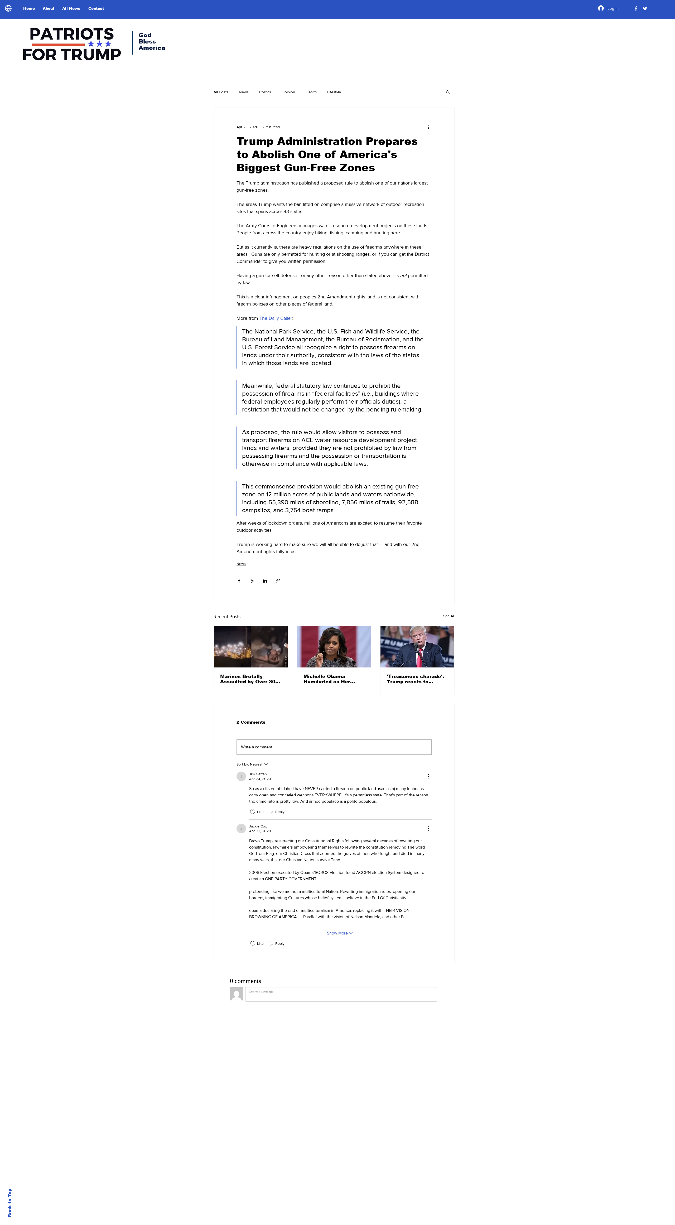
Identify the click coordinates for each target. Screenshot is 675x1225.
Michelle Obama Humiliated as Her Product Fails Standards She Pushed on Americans (332, 679)
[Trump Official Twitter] (645, 8)
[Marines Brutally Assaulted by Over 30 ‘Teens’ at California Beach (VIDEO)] (251, 646)
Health (311, 92)
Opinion (288, 92)
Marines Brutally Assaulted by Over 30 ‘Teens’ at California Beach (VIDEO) (247, 679)
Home (417, 1115)
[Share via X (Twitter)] (251, 580)
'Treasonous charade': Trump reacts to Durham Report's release (415, 679)
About (417, 1126)
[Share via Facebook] (239, 580)
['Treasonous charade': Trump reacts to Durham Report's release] (417, 646)
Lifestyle (334, 92)
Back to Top (9, 1203)
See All (449, 616)
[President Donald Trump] (636, 8)
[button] (447, 92)
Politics (265, 92)
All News (422, 1138)
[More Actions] (428, 776)
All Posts (221, 92)
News (244, 92)
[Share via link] (277, 580)
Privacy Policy (317, 1193)
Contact (420, 1150)
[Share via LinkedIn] (264, 580)
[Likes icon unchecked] (252, 812)
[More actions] (428, 127)
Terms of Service (348, 1193)
